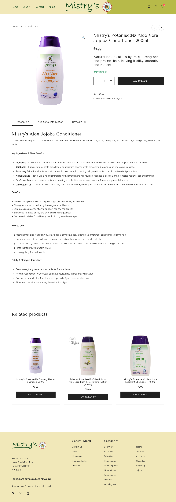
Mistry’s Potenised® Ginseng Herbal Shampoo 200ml (35, 380)
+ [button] (111, 80)
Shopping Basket (79, 461)
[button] (83, 38)
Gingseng (140, 465)
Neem (139, 447)
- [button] (97, 80)
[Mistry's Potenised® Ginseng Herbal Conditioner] (154, 28)
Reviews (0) (79, 121)
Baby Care (109, 456)
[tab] (22, 122)
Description (22, 121)
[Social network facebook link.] (13, 493)
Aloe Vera (140, 456)
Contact (40, 6)
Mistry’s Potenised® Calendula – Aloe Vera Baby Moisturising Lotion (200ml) (88, 382)
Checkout (76, 465)
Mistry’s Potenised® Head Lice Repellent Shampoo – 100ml (140, 380)
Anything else (110, 484)
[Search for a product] (149, 7)
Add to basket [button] (35, 394)
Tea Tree (140, 451)
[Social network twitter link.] (20, 493)
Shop (25, 6)
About (52, 6)
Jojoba (139, 470)
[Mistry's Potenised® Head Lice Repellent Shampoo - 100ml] (140, 355)
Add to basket (140, 81)
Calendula (140, 461)
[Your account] (156, 7)
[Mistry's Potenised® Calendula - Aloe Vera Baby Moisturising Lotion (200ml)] (88, 355)
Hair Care (33, 26)
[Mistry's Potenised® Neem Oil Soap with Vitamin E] (161, 28)
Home (15, 6)
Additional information (50, 121)
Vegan (119, 98)
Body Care (109, 447)
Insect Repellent (111, 465)
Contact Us (77, 447)
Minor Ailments (110, 470)
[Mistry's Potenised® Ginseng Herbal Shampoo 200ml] (36, 355)
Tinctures (108, 479)
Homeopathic (110, 461)
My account (77, 456)
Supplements (110, 475)
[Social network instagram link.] (28, 493)
